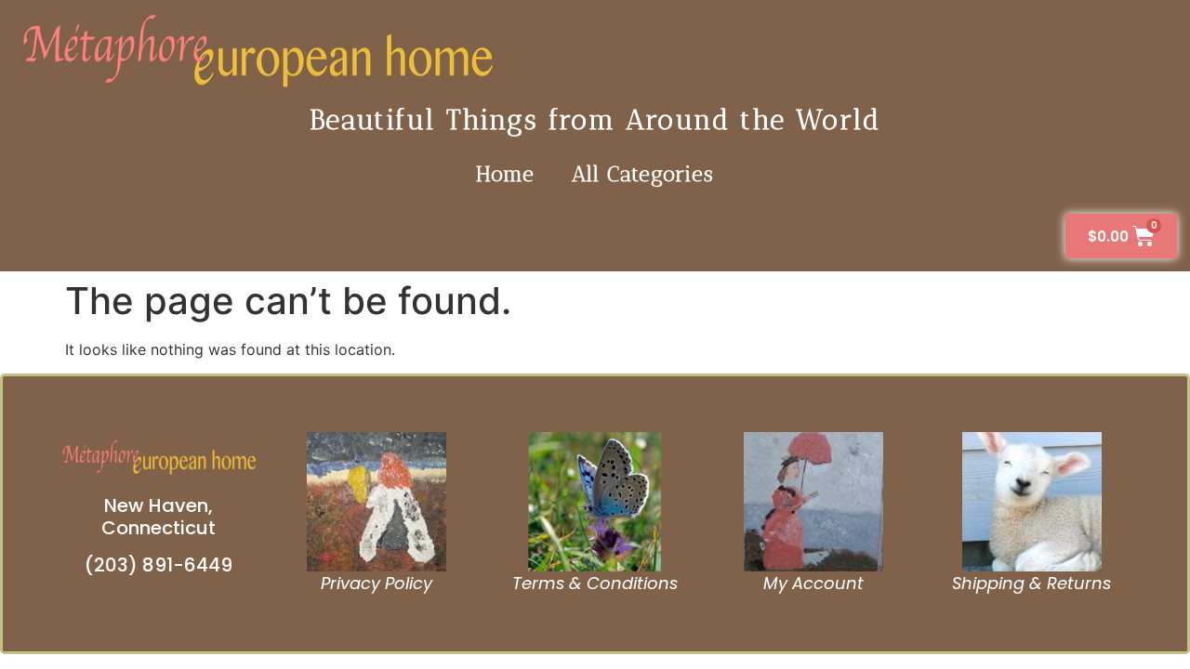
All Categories (643, 174)
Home (505, 174)
